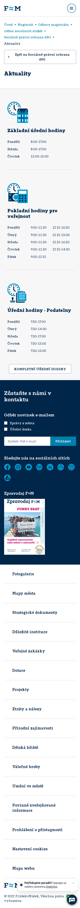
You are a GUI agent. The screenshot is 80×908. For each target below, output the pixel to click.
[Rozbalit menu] (71, 8)
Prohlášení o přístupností (37, 829)
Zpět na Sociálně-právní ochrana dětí (42, 57)
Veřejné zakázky (28, 651)
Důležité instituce (29, 632)
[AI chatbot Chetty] (71, 899)
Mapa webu (23, 868)
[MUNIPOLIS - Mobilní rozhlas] (39, 467)
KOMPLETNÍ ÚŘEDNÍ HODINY (40, 369)
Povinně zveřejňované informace (34, 808)
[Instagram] (18, 467)
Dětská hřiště (25, 747)
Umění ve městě (27, 786)
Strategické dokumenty (34, 612)
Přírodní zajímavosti (32, 728)
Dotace (18, 670)
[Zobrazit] (71, 467)
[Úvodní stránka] (12, 8)
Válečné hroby (26, 766)
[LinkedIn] (50, 467)
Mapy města (23, 593)
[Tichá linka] (60, 467)
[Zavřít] (73, 883)
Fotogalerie (23, 574)
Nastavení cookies (30, 849)
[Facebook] (7, 467)
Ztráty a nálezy (27, 709)
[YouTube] (28, 467)
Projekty (20, 689)
